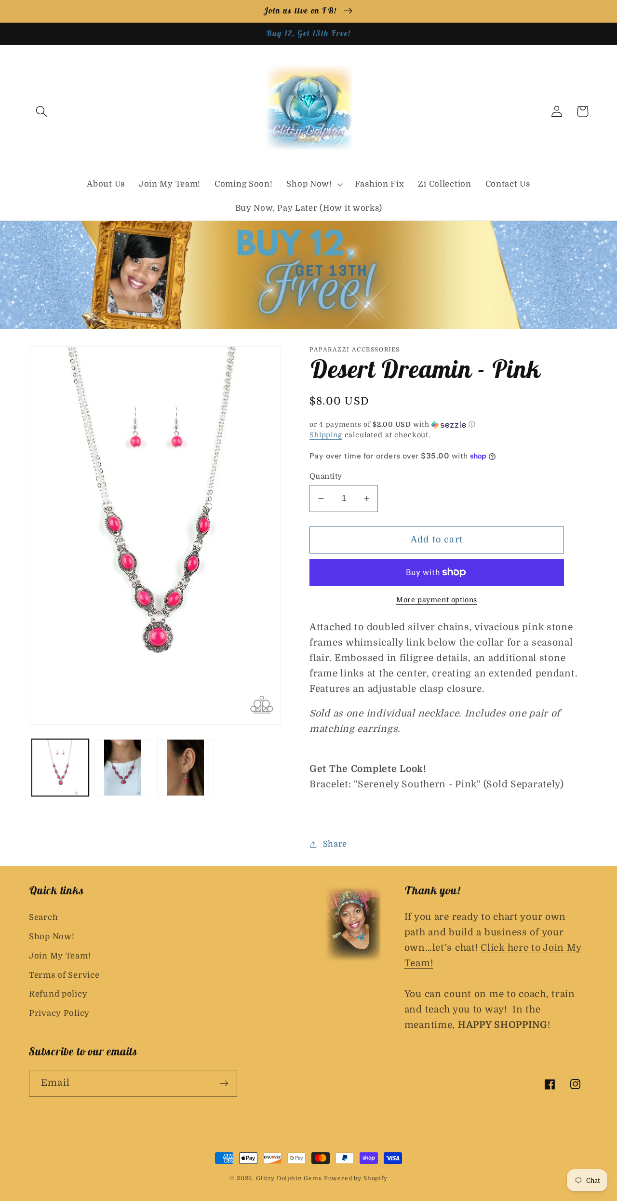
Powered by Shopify (356, 1178)
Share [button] (335, 844)
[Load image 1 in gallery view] (60, 767)
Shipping (325, 435)
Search (43, 917)
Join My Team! (60, 955)
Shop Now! (51, 936)
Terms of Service (64, 975)
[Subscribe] (224, 1083)
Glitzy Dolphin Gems (290, 1178)
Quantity (325, 476)
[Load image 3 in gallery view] (185, 767)
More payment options (436, 600)
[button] (41, 111)
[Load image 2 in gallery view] (122, 767)
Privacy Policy (59, 1013)
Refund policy (58, 994)
